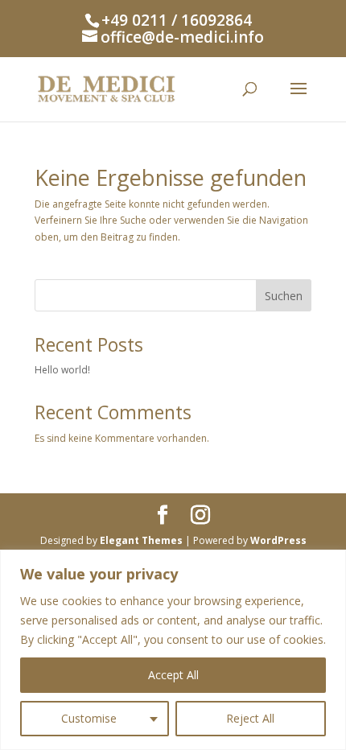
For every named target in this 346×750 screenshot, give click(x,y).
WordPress (278, 540)
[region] (173, 650)
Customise (89, 718)
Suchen (284, 295)
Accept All (173, 674)
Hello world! (62, 370)
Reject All (250, 718)
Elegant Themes (141, 540)
